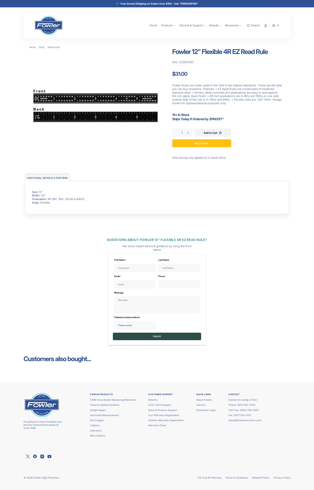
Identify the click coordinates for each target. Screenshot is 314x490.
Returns (152, 399)
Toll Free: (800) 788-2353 (243, 410)
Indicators (96, 430)
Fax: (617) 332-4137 (239, 415)
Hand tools (54, 47)
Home (32, 47)
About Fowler (204, 399)
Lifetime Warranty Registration (166, 420)
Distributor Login (206, 410)
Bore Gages (97, 420)
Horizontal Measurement (104, 415)
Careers (201, 404)
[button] (253, 25)
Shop (42, 47)
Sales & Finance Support (162, 410)
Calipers (95, 425)
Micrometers (97, 435)
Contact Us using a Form (242, 399)
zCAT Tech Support (159, 404)
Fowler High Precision (46, 477)
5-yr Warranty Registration (163, 415)
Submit (157, 336)
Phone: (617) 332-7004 (241, 404)
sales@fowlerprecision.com (244, 420)
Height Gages (98, 410)
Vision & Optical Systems (104, 404)
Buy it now (202, 143)
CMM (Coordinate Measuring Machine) (113, 399)
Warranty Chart (157, 425)
